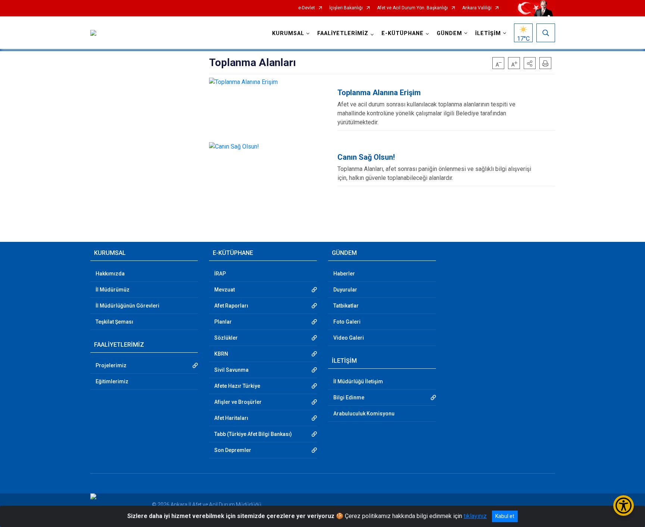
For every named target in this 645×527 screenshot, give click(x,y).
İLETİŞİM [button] (488, 33)
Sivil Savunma (231, 370)
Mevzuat (224, 290)
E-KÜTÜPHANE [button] (402, 33)
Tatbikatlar (346, 306)
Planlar (223, 322)
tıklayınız (475, 516)
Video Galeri (348, 338)
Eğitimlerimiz (112, 381)
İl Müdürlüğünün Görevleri (127, 306)
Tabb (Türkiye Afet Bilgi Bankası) (253, 434)
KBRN (221, 354)
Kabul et (504, 516)
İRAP (220, 274)
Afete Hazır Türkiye (237, 386)
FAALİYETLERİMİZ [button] (342, 33)
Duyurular (345, 290)
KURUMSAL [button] (288, 33)
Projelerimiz (111, 365)
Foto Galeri (347, 322)
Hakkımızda (110, 274)
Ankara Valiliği (477, 8)
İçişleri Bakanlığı (346, 8)
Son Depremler (232, 450)
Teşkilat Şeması (114, 322)
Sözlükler (226, 338)
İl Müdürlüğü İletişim (358, 381)
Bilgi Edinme (348, 397)
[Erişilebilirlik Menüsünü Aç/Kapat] (623, 505)
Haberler (344, 274)
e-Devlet (306, 8)
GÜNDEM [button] (449, 33)
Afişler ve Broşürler (238, 402)
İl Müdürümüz (113, 290)
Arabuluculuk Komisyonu (364, 414)
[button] (530, 63)
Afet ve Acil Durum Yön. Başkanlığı (412, 8)
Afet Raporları (231, 306)
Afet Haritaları (231, 418)
